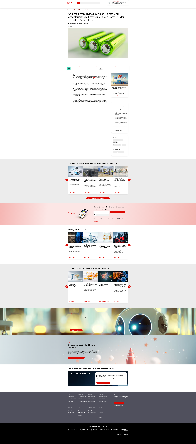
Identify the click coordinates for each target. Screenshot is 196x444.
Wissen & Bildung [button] (105, 6)
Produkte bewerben (91, 401)
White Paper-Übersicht (103, 403)
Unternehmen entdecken (82, 396)
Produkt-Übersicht (91, 403)
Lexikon (89, 409)
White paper (101, 412)
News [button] (68, 6)
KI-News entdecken (76, 330)
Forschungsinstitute (92, 412)
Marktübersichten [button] (87, 6)
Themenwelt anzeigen (103, 382)
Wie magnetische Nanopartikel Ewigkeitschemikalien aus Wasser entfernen (121, 118)
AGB (74, 438)
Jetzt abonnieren (119, 402)
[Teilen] (122, 7)
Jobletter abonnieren (82, 410)
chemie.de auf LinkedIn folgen (119, 405)
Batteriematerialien (80, 79)
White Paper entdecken (103, 396)
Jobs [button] (99, 6)
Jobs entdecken (81, 409)
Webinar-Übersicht (71, 412)
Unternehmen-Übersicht (82, 403)
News (100, 409)
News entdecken (71, 396)
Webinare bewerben (71, 410)
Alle (77, 2)
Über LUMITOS (79, 434)
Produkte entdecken (91, 396)
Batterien (95, 77)
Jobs (99, 414)
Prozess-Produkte (91, 399)
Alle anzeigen (117, 146)
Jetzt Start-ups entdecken (76, 357)
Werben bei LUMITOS (71, 434)
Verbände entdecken (81, 399)
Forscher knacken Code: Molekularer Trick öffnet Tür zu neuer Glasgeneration (120, 129)
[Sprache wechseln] (125, 7)
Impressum (70, 438)
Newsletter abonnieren (118, 212)
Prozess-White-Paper (102, 399)
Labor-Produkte (91, 398)
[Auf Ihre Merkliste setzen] (119, 7)
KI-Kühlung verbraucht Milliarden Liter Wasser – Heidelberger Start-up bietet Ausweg (121, 108)
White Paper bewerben (103, 401)
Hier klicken (102, 214)
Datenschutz (79, 438)
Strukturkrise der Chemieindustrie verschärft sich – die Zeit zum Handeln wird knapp (121, 124)
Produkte (100, 410)
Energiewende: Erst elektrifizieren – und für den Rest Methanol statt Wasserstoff (121, 113)
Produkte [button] (80, 6)
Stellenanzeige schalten (82, 412)
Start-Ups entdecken (81, 398)
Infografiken (90, 410)
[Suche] (99, 2)
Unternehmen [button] (73, 6)
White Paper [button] (94, 6)
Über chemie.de (86, 434)
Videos (89, 414)
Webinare (100, 415)
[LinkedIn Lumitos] (127, 438)
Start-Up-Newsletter (71, 399)
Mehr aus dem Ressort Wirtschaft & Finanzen (98, 198)
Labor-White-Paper (102, 398)
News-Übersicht (71, 401)
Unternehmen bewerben (82, 401)
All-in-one (100, 417)
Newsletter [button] (112, 6)
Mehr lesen (96, 221)
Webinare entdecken (71, 409)
